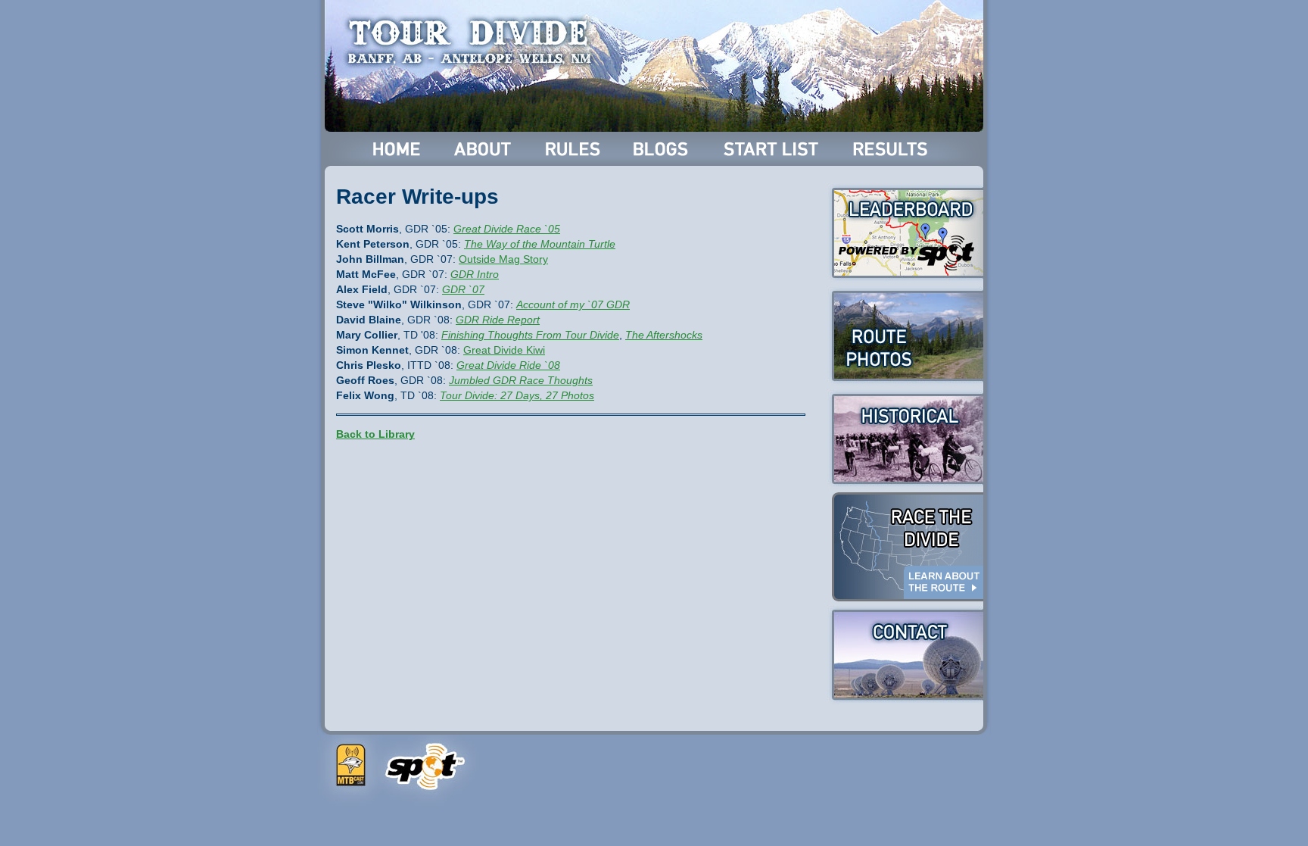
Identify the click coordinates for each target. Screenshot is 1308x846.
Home (397, 149)
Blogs (663, 149)
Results (893, 149)
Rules (574, 149)
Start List (773, 149)
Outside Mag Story (503, 259)
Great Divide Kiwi (504, 350)
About (484, 149)
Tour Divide (474, 41)
